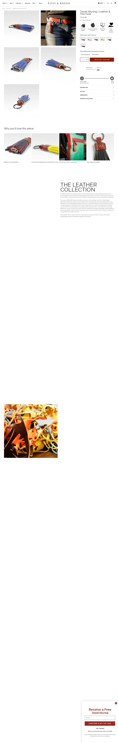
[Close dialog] (116, 703)
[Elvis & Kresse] (59, 3)
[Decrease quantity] (81, 59)
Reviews (99, 67)
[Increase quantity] (87, 59)
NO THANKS (100, 728)
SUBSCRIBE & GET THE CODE (100, 723)
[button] (108, 3)
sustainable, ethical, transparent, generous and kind (75, 216)
